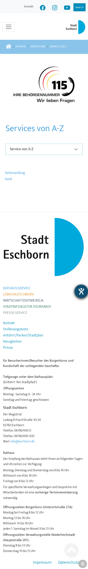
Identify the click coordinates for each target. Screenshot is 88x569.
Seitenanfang (15, 173)
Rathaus (21, 46)
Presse (8, 348)
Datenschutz (68, 562)
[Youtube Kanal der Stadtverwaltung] (67, 8)
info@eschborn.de (22, 441)
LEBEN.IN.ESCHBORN (18, 294)
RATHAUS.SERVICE (16, 288)
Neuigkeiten (12, 341)
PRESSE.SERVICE (15, 313)
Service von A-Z (21, 149)
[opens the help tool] (81, 291)
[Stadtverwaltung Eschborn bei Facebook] (43, 8)
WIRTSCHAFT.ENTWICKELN (23, 301)
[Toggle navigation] (8, 26)
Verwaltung (37, 46)
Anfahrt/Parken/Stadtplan (23, 335)
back (8, 179)
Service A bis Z (58, 46)
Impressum (42, 562)
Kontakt (28, 6)
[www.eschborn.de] (8, 47)
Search (79, 7)
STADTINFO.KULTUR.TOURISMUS (27, 307)
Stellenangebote (15, 329)
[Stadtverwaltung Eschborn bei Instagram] (55, 8)
